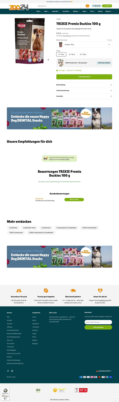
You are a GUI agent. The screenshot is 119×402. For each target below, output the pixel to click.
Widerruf (67, 399)
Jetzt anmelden (98, 327)
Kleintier (75, 11)
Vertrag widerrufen (13, 330)
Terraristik (65, 11)
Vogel (84, 11)
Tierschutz (10, 347)
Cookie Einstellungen (13, 360)
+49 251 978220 (65, 159)
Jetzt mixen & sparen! (104, 63)
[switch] (5, 398)
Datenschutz (56, 399)
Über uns (10, 340)
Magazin (107, 11)
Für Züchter (10, 343)
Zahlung (9, 327)
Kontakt (9, 320)
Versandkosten (67, 36)
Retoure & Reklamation (14, 333)
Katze (46, 11)
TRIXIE (58, 19)
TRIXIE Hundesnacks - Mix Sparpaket (76, 63)
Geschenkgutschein (13, 337)
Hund (38, 11)
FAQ (8, 317)
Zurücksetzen (80, 6)
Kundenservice (103, 300)
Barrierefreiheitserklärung (15, 363)
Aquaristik (55, 11)
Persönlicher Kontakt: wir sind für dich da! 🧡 (59, 1)
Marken (100, 11)
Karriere (9, 357)
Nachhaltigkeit (11, 350)
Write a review (74, 199)
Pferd (92, 11)
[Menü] (8, 389)
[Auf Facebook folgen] (8, 371)
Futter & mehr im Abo (13, 353)
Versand (9, 323)
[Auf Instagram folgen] (12, 371)
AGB (51, 399)
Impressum (61, 399)
